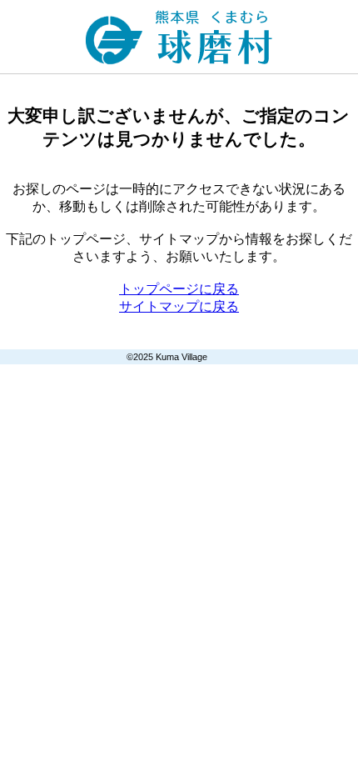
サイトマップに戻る (179, 306)
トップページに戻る (179, 289)
